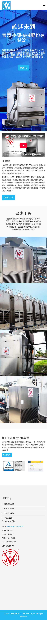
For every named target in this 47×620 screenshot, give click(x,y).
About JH (8, 197)
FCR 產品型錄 (8, 513)
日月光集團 (23, 309)
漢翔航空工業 (23, 402)
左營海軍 (23, 356)
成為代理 (6, 455)
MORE (23, 68)
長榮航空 (23, 262)
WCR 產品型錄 (8, 509)
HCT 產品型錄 (8, 504)
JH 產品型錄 (7, 518)
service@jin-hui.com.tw (15, 526)
